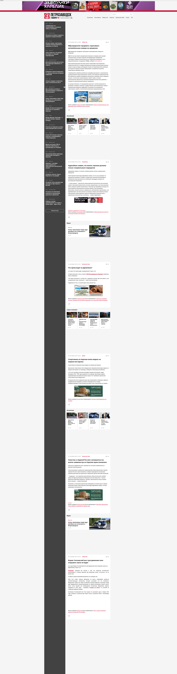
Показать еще (54, 210)
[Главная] (47, 18)
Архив (83, 355)
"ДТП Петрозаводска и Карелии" (94, 274)
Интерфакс (98, 61)
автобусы (70, 210)
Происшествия (120, 17)
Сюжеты (111, 17)
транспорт (82, 210)
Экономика (97, 17)
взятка (70, 503)
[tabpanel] (72, 126)
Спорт (127, 17)
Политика (90, 17)
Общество (105, 17)
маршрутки (77, 210)
